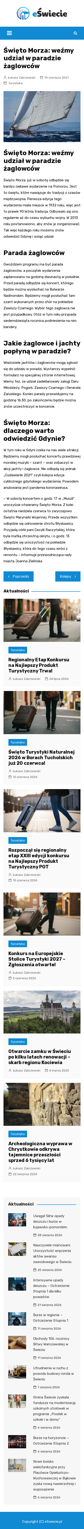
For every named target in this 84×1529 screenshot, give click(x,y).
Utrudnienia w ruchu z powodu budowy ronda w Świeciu (53, 1373)
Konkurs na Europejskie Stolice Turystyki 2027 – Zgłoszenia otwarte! (36, 959)
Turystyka (16, 83)
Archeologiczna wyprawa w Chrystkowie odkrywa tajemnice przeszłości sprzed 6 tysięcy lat (40, 1152)
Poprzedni (21, 576)
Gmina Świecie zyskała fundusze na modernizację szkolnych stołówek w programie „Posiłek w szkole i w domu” (54, 1408)
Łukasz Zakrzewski (21, 77)
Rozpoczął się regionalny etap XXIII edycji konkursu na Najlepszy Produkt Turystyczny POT (38, 858)
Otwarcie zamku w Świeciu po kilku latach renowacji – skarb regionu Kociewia (39, 1057)
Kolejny (65, 576)
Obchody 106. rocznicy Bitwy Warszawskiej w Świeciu (51, 1344)
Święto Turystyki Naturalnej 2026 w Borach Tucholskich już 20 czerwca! (41, 757)
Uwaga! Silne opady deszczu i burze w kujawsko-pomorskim (50, 1221)
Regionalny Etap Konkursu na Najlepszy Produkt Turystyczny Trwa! (38, 665)
